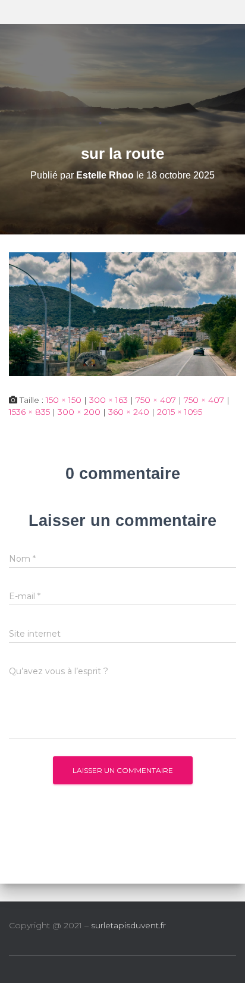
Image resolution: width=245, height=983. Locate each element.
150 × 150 (63, 400)
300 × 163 (108, 400)
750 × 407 (156, 400)
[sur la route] (122, 313)
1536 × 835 (29, 411)
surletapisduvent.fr (128, 925)
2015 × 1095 (179, 411)
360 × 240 (128, 411)
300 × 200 (79, 411)
